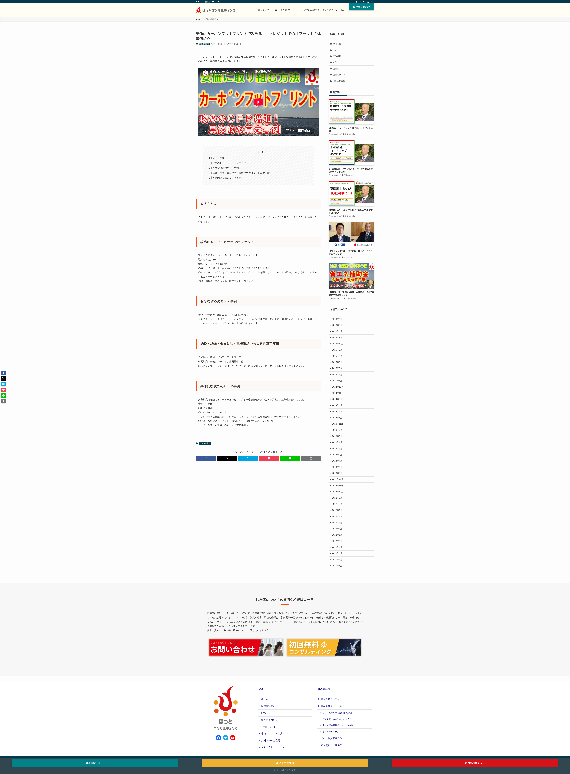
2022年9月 (337, 498)
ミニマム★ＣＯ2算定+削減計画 (337, 713)
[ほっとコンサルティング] (215, 10)
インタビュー (339, 50)
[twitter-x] (360, 1)
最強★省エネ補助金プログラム (337, 719)
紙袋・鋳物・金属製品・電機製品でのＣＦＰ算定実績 (241, 173)
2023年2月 (337, 473)
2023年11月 (337, 424)
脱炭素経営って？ (330, 699)
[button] (206, 458)
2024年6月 (337, 399)
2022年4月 (337, 529)
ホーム (264, 699)
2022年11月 (337, 485)
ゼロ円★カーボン (330, 732)
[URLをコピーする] (311, 458)
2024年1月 (337, 417)
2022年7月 (337, 510)
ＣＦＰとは (218, 158)
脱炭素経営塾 (204, 44)
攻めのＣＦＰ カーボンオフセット (232, 163)
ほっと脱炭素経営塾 (331, 738)
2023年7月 (337, 442)
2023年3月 (337, 467)
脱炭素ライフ (339, 74)
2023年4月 (337, 461)
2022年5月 (337, 522)
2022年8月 (337, 504)
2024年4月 (337, 411)
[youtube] (364, 1)
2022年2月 (337, 541)
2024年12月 (337, 387)
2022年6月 (337, 516)
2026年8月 (337, 319)
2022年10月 (337, 491)
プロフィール (269, 727)
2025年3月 (337, 374)
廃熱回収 (337, 56)
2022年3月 (337, 535)
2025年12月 (337, 343)
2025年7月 (337, 356)
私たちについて (269, 720)
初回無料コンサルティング (335, 745)
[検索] (372, 1)
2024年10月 (337, 393)
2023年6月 (337, 448)
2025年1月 (337, 381)
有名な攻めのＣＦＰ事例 (226, 168)
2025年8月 (337, 350)
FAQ (263, 713)
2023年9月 (337, 430)
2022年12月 (337, 479)
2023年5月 (337, 455)
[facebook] (357, 1)
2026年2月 (337, 337)
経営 (335, 62)
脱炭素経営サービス (331, 706)
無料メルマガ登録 (270, 740)
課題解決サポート (270, 706)
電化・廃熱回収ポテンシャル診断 (338, 725)
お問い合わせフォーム (273, 747)
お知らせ (337, 44)
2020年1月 (337, 565)
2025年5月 (337, 368)
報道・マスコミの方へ (273, 733)
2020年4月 (337, 547)
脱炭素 (336, 68)
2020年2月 (337, 559)
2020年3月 (337, 553)
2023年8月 (337, 436)
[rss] (368, 1)
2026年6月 (337, 325)
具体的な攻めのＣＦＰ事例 (228, 177)
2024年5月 (337, 405)
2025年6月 (337, 362)
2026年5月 (337, 331)
